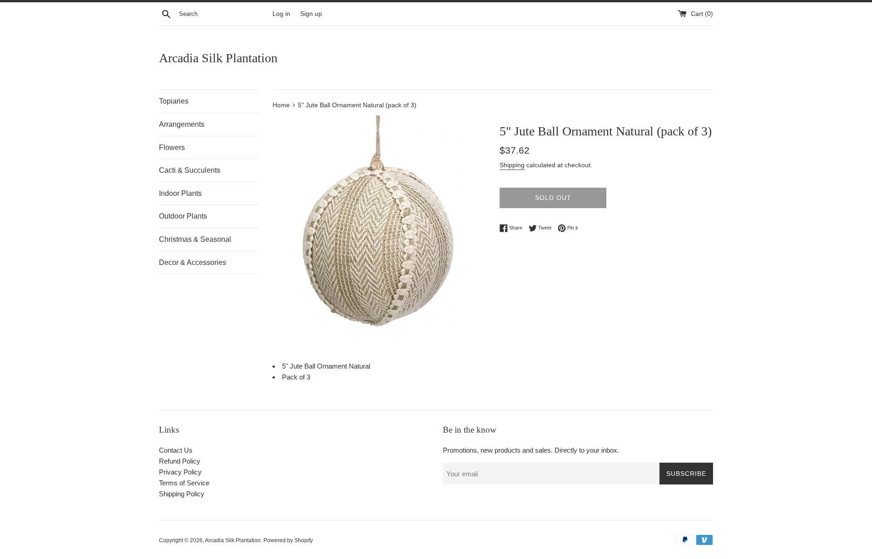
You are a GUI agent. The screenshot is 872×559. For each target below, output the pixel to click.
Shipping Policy (181, 494)
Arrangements (181, 124)
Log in (281, 13)
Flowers (172, 147)
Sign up (311, 13)
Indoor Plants (180, 193)
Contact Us (176, 450)
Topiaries (173, 101)
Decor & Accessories (192, 262)
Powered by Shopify (288, 540)
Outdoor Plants (183, 216)
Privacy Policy (180, 472)
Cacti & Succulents (189, 170)
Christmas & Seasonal (195, 239)
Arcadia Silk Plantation (218, 58)
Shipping (512, 165)
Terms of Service (184, 483)
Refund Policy (179, 461)
